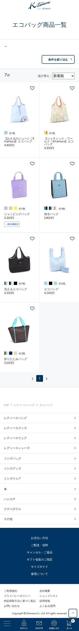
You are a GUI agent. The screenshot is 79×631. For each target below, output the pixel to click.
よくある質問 (47, 605)
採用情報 (45, 600)
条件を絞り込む (58, 59)
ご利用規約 (10, 590)
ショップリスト (49, 595)
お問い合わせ (12, 605)
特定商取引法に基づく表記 (20, 600)
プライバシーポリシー (17, 595)
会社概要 (45, 590)
